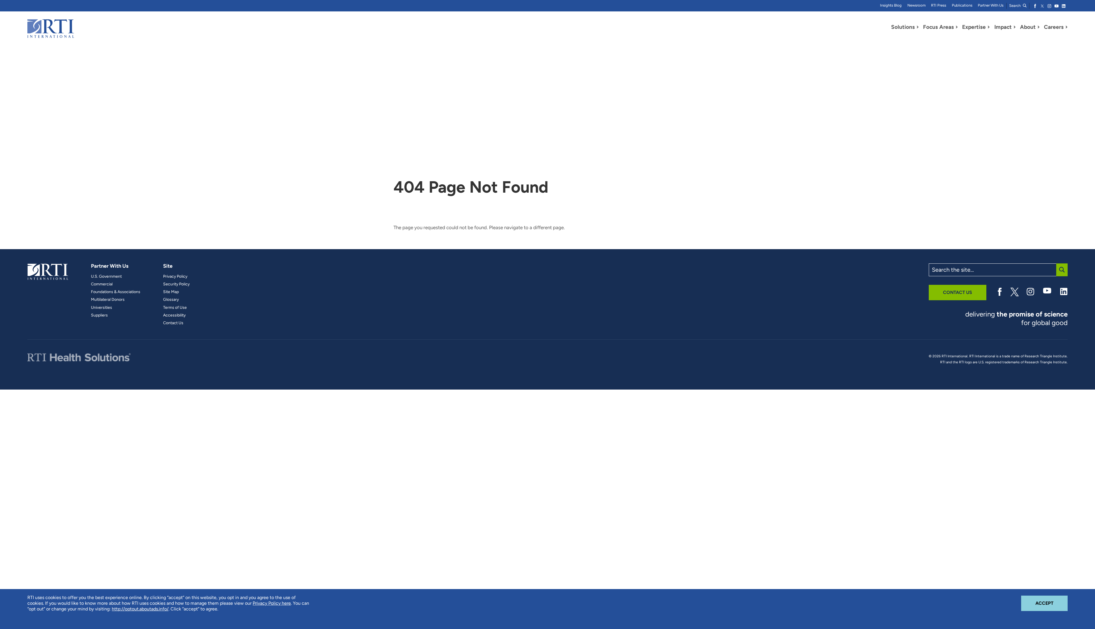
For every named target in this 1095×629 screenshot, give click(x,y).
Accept (1051, 603)
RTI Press (938, 5)
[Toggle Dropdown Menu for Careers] (1066, 27)
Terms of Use (175, 308)
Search (1015, 5)
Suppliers (99, 315)
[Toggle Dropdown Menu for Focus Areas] (957, 27)
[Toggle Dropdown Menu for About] (1038, 27)
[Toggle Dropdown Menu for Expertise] (988, 27)
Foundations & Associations (115, 292)
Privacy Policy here (272, 603)
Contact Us (173, 323)
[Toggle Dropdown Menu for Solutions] (917, 27)
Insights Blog (891, 5)
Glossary (171, 300)
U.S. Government (106, 277)
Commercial (102, 284)
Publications (962, 5)
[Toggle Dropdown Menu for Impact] (1014, 27)
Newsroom (916, 5)
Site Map (171, 292)
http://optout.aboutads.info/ (140, 609)
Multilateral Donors (108, 300)
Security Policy (176, 284)
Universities (101, 308)
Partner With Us (990, 5)
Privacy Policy (175, 277)
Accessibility (174, 315)
